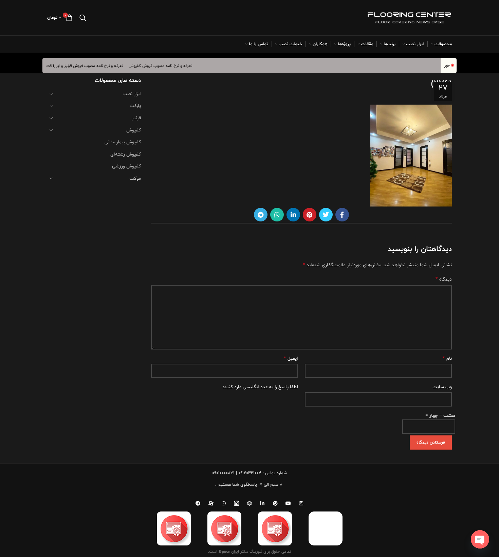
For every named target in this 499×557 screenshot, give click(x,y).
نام (447, 358)
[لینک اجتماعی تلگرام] (260, 214)
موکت (135, 178)
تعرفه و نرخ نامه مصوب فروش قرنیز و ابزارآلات (89, 65)
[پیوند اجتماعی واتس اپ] (277, 214)
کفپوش (133, 130)
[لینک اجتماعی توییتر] (326, 214)
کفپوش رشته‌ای (125, 154)
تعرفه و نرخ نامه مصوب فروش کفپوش (166, 65)
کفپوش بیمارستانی (123, 142)
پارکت (135, 106)
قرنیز (136, 118)
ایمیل (291, 358)
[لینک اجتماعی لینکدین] (293, 214)
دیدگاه (444, 279)
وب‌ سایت (442, 387)
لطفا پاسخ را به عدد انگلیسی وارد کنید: (260, 387)
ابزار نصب (132, 94)
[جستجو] (83, 17)
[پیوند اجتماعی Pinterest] (309, 214)
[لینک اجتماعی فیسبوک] (342, 214)
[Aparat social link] (211, 503)
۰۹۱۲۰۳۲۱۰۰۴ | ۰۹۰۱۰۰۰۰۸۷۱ (236, 473)
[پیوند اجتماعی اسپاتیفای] (249, 503)
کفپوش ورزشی (126, 166)
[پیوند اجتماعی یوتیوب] (288, 503)
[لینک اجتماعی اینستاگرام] (301, 503)
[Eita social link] (237, 503)
